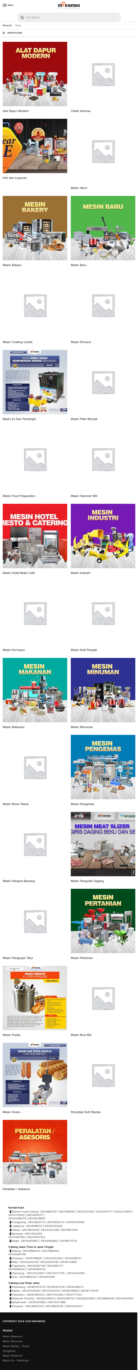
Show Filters (14, 33)
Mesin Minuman (13, 1341)
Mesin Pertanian (13, 1355)
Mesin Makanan (12, 1336)
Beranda (7, 25)
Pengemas (9, 1351)
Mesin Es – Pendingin (16, 1360)
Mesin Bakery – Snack (16, 1346)
